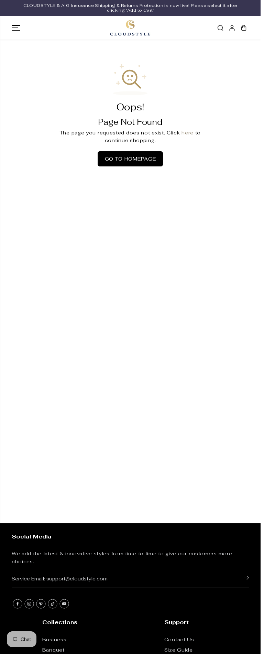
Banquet (53, 650)
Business (54, 639)
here (188, 133)
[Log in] (232, 28)
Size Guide (178, 650)
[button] (16, 28)
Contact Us (179, 639)
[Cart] (244, 28)
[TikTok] (52, 604)
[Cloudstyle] (130, 28)
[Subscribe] (246, 579)
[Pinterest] (41, 604)
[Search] (220, 28)
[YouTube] (64, 604)
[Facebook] (17, 604)
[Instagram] (29, 604)
